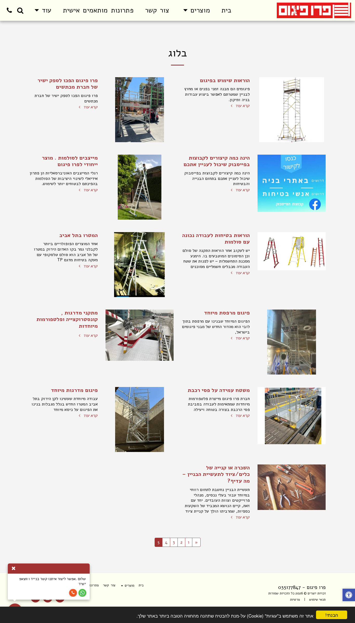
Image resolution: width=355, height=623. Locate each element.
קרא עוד (241, 106)
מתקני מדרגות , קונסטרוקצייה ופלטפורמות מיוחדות (67, 319)
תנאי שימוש (317, 599)
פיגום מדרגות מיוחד (74, 390)
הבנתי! (331, 615)
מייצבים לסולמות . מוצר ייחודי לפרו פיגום (70, 161)
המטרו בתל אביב (78, 235)
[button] (20, 10)
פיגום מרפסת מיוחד (227, 312)
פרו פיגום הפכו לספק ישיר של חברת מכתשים (67, 84)
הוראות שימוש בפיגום (225, 80)
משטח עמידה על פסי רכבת (219, 390)
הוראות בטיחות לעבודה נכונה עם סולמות (216, 239)
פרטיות (295, 599)
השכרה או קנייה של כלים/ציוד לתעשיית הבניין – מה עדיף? (216, 474)
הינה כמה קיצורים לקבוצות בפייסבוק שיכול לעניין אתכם (216, 161)
